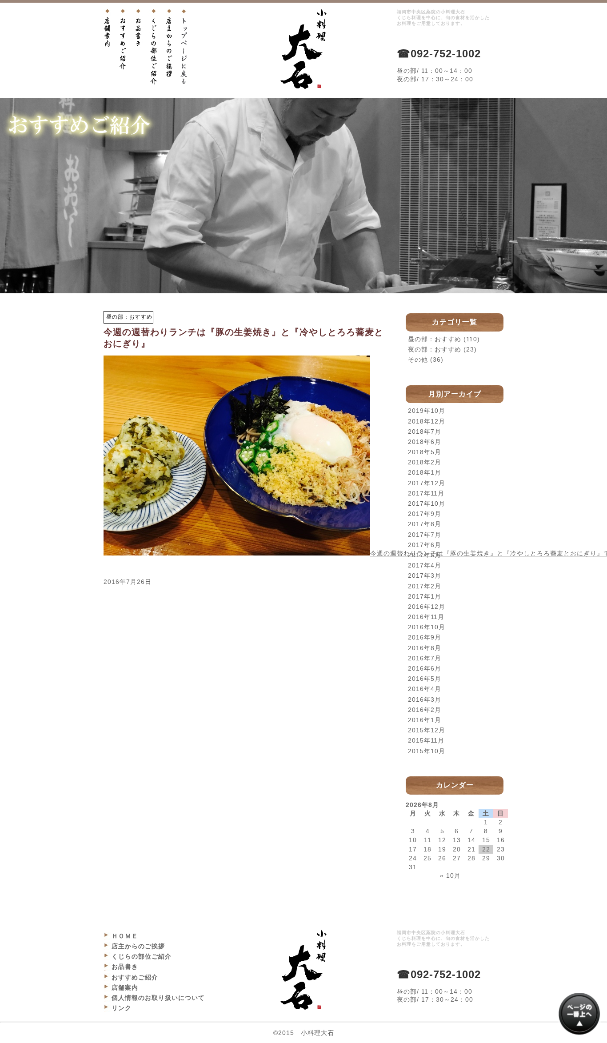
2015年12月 (426, 730)
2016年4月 (424, 688)
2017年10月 (426, 503)
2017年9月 (424, 513)
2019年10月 (426, 410)
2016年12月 (426, 606)
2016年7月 (424, 658)
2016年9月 (424, 637)
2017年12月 (426, 483)
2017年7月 (424, 534)
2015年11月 (426, 740)
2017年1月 (424, 596)
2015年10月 (426, 751)
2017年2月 (424, 586)
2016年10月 (426, 627)
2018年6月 (424, 441)
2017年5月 (424, 555)
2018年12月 (426, 421)
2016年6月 (424, 668)
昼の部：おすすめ (434, 339)
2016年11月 (426, 616)
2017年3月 (424, 575)
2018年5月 (424, 452)
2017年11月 (426, 493)
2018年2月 (424, 462)
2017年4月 (424, 565)
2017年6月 (424, 544)
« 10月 (450, 875)
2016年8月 (424, 647)
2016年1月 (424, 719)
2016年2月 (424, 709)
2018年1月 (424, 472)
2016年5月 (424, 678)
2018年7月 (424, 431)
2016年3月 (424, 699)
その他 (418, 359)
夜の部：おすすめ (434, 349)
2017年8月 (424, 523)
